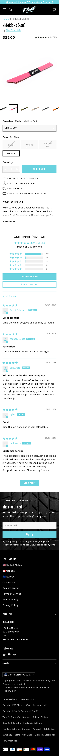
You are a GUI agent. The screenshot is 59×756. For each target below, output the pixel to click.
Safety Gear (49, 729)
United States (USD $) (19, 674)
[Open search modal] (10, 9)
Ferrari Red (48, 145)
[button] (16, 254)
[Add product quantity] (17, 169)
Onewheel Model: (20, 121)
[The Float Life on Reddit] (14, 654)
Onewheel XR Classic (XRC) (17, 705)
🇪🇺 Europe (8, 576)
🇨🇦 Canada (9, 570)
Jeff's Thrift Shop (23, 734)
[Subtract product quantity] (5, 169)
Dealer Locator (11, 587)
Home (6, 19)
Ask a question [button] (29, 284)
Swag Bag (7, 734)
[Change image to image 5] (34, 108)
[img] (10, 305)
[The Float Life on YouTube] (9, 654)
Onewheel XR (40, 705)
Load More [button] (29, 482)
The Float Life (13, 30)
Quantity (8, 162)
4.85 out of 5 (38, 243)
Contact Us (9, 582)
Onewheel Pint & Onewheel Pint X (20, 711)
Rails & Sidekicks (12, 723)
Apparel (37, 729)
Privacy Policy (10, 605)
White (29, 144)
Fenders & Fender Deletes (16, 729)
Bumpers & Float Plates (35, 717)
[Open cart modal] (54, 9)
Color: (11, 137)
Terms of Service (12, 593)
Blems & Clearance (45, 734)
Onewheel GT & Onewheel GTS (18, 699)
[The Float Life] (29, 9)
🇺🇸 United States (12, 565)
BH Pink (11, 153)
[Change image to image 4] (24, 108)
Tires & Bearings (11, 717)
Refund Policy (10, 599)
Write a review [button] (29, 276)
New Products (10, 740)
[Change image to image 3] (13, 108)
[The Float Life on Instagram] (4, 654)
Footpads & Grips (32, 723)
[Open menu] (4, 9)
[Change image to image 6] (45, 108)
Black (11, 144)
